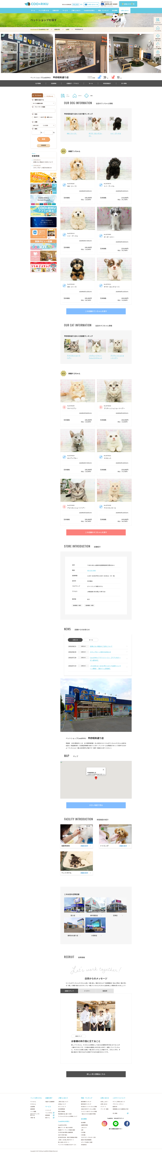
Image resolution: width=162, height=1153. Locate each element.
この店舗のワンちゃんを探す (96, 311)
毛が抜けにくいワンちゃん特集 (89, 1106)
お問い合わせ (125, 10)
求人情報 (124, 83)
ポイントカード (62, 1106)
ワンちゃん (33, 1101)
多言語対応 (84, 1144)
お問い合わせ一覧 (93, 4)
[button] (96, 778)
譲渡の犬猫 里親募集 (86, 1140)
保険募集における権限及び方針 (120, 1109)
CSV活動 (83, 1132)
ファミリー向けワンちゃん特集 (89, 1111)
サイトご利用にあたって (119, 1101)
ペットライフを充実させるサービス (67, 1144)
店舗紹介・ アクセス (73, 83)
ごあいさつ (84, 1127)
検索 (43, 139)
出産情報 (32, 1106)
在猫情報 (53, 83)
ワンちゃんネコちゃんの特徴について (67, 1116)
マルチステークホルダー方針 (88, 1137)
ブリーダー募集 (104, 1109)
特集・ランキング (103, 10)
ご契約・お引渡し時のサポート (66, 1140)
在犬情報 (38, 83)
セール (91, 83)
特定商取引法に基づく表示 (65, 1114)
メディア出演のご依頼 (86, 1142)
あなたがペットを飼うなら (34, 1114)
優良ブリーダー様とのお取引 (65, 1127)
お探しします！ (104, 1101)
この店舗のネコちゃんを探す (96, 532)
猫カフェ (47, 1117)
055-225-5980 (91, 570)
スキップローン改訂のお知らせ (100, 652)
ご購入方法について (63, 1101)
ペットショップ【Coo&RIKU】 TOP (39, 29)
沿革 (82, 1130)
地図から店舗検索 (49, 1101)
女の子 (42, 117)
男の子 (36, 117)
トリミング (48, 1110)
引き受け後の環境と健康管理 (65, 1132)
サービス (65, 10)
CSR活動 (83, 1135)
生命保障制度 (61, 1109)
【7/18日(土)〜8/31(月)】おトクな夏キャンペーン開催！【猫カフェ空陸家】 (105, 667)
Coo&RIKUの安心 (89, 10)
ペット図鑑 (33, 1111)
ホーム (33, 10)
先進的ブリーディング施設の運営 (66, 1130)
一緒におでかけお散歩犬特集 (88, 1114)
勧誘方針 (115, 1106)
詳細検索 (43, 145)
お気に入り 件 (129, 3)
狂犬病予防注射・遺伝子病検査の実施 (67, 1137)
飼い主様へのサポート (63, 1142)
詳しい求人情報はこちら (96, 1074)
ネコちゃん (33, 1104)
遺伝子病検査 (61, 1111)
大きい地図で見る (96, 805)
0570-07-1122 (111, 4)
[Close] (103, 769)
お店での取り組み (62, 1135)
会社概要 (83, 1122)
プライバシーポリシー (118, 1104)
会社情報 (114, 10)
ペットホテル (48, 1113)
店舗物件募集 (84, 1125)
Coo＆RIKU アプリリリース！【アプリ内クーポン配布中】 (105, 659)
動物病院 (47, 1115)
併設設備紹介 (107, 83)
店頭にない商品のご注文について (101, 646)
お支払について (62, 1104)
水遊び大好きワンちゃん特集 (88, 1109)
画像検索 (32, 1109)
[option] (27, 53)
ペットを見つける (44, 10)
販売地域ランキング (86, 1104)
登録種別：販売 (77, 605)
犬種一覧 (32, 1117)
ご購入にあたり (75, 10)
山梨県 (67, 29)
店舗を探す (55, 10)
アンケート (103, 1106)
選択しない (49, 117)
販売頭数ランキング (86, 1101)
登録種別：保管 (89, 605)
